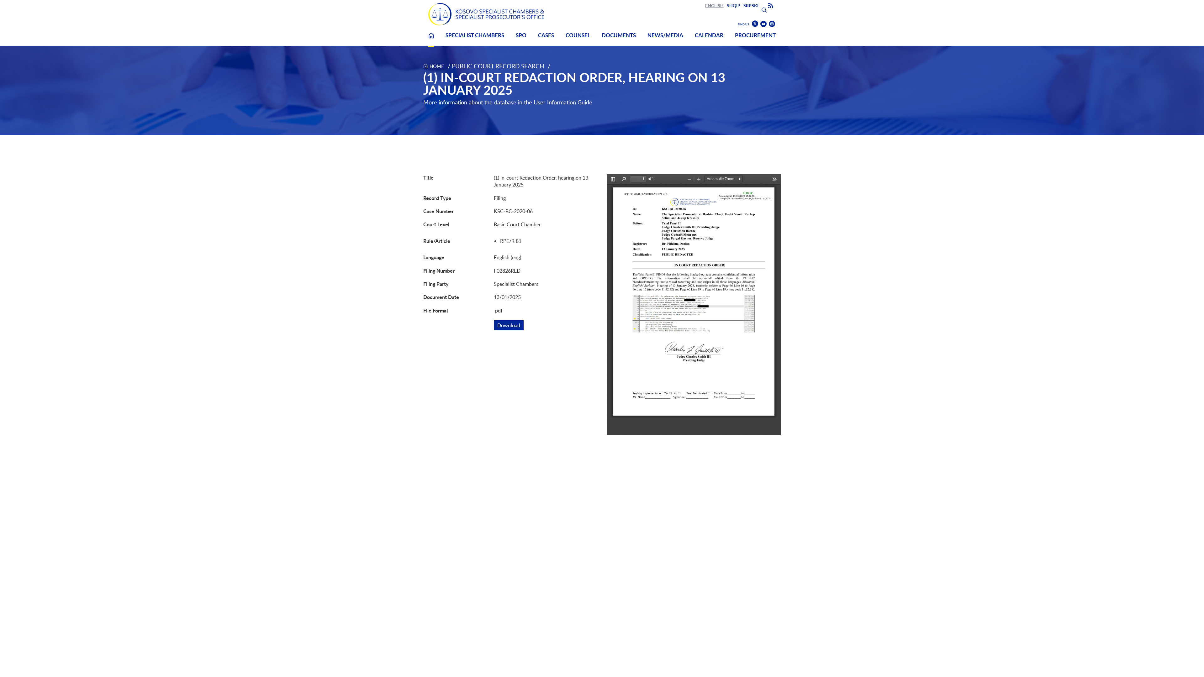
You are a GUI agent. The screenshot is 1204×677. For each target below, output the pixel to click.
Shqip (733, 5)
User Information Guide (563, 102)
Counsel (578, 35)
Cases (546, 35)
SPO (521, 35)
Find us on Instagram (772, 24)
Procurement (755, 35)
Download (510, 325)
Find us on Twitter (755, 23)
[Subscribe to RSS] (770, 6)
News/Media (665, 35)
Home (431, 39)
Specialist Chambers (475, 35)
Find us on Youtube (763, 24)
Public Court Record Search (498, 66)
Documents (619, 35)
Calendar (709, 35)
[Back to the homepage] (486, 14)
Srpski (750, 5)
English (714, 5)
